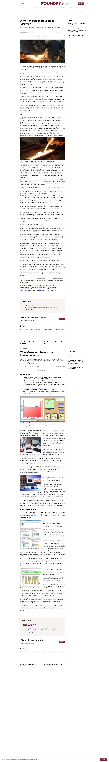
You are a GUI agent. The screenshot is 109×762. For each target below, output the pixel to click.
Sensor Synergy (54, 628)
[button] (21, 3)
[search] (23, 3)
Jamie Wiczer (31, 628)
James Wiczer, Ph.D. (25, 605)
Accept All (103, 759)
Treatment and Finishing (77, 11)
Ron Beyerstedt (23, 32)
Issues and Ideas (23, 348)
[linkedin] (40, 36)
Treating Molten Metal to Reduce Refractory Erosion (33, 290)
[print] (64, 36)
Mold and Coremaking (42, 11)
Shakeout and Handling (64, 11)
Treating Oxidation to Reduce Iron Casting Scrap (32, 288)
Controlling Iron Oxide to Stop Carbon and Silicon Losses (34, 285)
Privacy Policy (37, 759)
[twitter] (42, 36)
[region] (54, 759)
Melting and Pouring (30, 11)
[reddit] (44, 36)
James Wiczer (23, 366)
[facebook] (38, 36)
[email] (46, 36)
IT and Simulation (53, 11)
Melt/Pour (22, 17)
